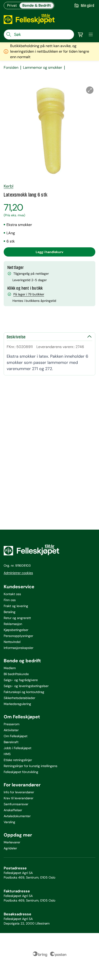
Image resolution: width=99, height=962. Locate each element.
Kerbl (8, 186)
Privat (12, 5)
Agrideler (10, 848)
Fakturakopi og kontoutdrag (24, 692)
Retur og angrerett (17, 618)
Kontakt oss (12, 594)
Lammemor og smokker (42, 67)
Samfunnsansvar (16, 804)
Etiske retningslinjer (18, 760)
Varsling (9, 822)
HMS (7, 754)
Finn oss (10, 600)
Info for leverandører (19, 792)
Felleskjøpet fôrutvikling (21, 772)
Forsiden (11, 67)
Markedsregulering (17, 704)
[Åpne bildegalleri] (89, 90)
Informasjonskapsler (18, 648)
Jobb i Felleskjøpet (17, 748)
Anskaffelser (13, 810)
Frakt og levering (16, 606)
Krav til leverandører (18, 798)
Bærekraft (11, 742)
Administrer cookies (18, 573)
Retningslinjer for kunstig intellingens (30, 766)
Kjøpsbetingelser (16, 630)
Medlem (10, 668)
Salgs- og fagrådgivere (21, 680)
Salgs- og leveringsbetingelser (26, 686)
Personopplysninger (18, 636)
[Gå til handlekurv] (80, 34)
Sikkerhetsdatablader (19, 698)
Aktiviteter (11, 730)
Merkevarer (12, 842)
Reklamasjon (13, 624)
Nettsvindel (12, 642)
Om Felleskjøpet (15, 736)
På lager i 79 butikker (28, 294)
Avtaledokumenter (17, 816)
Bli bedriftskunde (16, 674)
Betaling (9, 612)
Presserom (11, 724)
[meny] (90, 34)
